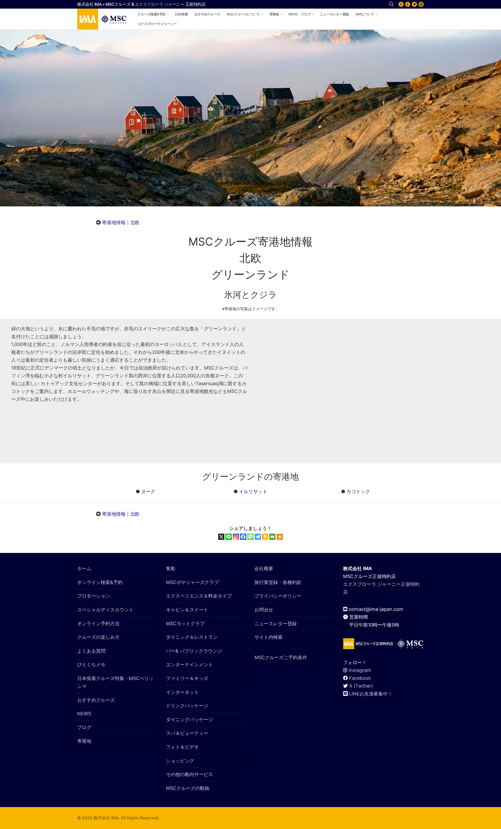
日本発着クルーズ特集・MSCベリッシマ (115, 682)
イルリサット (253, 491)
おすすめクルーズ (96, 700)
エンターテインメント (189, 664)
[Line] (228, 537)
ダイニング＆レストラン (192, 637)
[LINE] (421, 4)
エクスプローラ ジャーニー (159, 4)
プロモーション (93, 596)
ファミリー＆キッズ (187, 678)
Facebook (360, 678)
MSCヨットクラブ (185, 623)
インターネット (182, 692)
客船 (170, 568)
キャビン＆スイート (187, 609)
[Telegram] (258, 537)
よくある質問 (91, 651)
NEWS (84, 713)
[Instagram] (401, 4)
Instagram (360, 670)
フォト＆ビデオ (182, 747)
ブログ (84, 727)
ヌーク (148, 491)
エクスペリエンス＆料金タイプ (199, 596)
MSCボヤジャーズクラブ (192, 582)
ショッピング (180, 761)
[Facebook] (407, 4)
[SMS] (250, 537)
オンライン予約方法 (98, 623)
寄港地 (84, 741)
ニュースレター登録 (275, 623)
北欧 (135, 222)
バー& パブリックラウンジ (194, 651)
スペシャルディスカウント (105, 609)
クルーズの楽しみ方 (98, 637)
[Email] (272, 537)
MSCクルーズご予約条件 (280, 657)
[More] (280, 537)
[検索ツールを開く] (391, 4)
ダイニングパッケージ (189, 719)
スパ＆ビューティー (187, 733)
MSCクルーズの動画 (187, 788)
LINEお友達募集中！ (370, 693)
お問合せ (263, 609)
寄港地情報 (114, 222)
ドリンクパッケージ (187, 705)
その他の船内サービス (189, 774)
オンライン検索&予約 (100, 582)
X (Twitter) (361, 686)
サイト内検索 (268, 637)
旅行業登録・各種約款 (277, 582)
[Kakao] (265, 537)
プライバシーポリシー (277, 596)
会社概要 (263, 568)
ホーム (84, 568)
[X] (414, 4)
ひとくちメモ (91, 664)
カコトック (358, 491)
